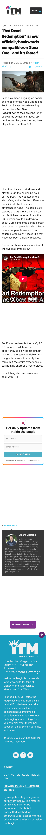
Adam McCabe (27, 534)
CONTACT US (12, 774)
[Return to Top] (42, 635)
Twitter (30, 755)
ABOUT (8, 767)
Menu (35, 11)
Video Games (32, 26)
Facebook (23, 755)
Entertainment (16, 26)
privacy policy (16, 800)
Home (4, 26)
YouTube (16, 755)
